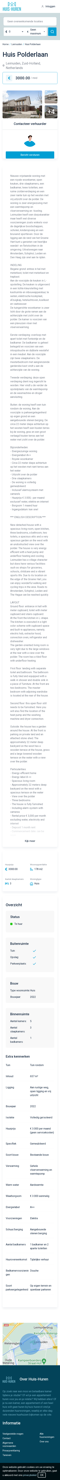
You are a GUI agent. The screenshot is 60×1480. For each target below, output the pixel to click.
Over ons (44, 1441)
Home (6, 44)
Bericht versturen (30, 154)
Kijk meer (30, 841)
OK (42, 1475)
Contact (7, 1438)
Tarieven (7, 1455)
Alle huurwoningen (47, 1435)
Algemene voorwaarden (9, 1444)
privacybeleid (29, 1475)
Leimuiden (17, 44)
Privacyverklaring (11, 1450)
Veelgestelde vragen (13, 1433)
